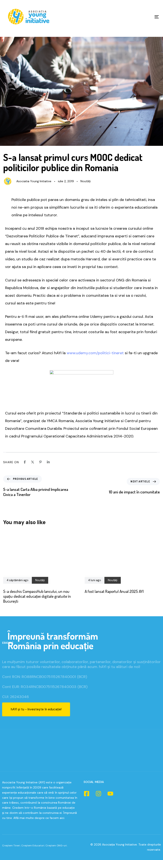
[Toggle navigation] (133, 17)
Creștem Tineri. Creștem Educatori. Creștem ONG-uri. (34, 845)
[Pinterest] (40, 462)
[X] (32, 462)
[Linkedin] (48, 462)
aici (62, 818)
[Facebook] (24, 462)
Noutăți (85, 181)
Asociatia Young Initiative (33, 181)
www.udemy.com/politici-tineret (95, 352)
